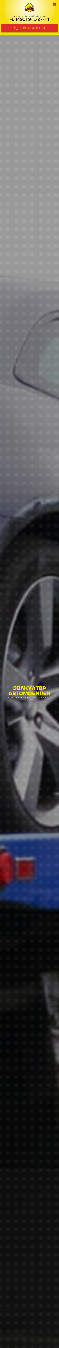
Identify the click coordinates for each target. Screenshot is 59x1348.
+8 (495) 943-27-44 (29, 19)
